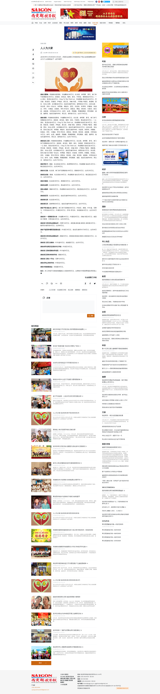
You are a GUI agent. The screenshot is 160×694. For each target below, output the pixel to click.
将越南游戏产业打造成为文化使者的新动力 (114, 366)
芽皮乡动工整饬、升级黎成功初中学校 (113, 303)
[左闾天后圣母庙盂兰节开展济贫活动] (41, 368)
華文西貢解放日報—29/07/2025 (111, 535)
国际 (60, 23)
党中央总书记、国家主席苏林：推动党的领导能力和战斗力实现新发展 (120, 5)
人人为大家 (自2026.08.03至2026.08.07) (66, 580)
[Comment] (33, 78)
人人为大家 (52, 290)
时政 (36, 23)
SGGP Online (48, 1)
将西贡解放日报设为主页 (122, 688)
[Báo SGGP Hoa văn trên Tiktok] (102, 2)
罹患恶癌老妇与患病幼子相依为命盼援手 (66, 496)
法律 (45, 23)
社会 (40, 23)
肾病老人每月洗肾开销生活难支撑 (64, 429)
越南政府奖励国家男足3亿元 (111, 316)
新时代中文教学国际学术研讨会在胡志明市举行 (115, 261)
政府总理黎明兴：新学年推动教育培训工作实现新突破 (115, 293)
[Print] (33, 68)
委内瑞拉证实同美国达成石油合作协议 (113, 229)
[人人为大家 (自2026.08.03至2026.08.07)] (41, 585)
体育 (76, 23)
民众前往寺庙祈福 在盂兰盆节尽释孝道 (113, 440)
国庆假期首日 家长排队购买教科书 (113, 281)
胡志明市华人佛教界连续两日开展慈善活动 (67, 647)
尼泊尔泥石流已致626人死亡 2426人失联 (114, 225)
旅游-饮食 (103, 23)
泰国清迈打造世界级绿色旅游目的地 (114, 211)
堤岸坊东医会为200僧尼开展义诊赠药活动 (67, 613)
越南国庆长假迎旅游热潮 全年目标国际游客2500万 (115, 477)
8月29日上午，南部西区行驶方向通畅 (113, 508)
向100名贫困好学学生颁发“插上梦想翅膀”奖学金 (115, 307)
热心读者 (70, 290)
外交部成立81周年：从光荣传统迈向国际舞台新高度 (115, 89)
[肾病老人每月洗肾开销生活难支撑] (41, 435)
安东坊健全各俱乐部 (108, 269)
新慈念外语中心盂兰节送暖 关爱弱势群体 (67, 379)
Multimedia (108, 489)
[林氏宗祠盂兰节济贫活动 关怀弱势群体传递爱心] (41, 335)
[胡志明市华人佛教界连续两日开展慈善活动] (41, 652)
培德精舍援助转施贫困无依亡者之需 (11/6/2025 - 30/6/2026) (73, 530)
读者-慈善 (95, 23)
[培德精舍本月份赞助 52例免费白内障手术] (41, 485)
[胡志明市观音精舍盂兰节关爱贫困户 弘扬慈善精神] (41, 569)
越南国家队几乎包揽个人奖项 (110, 336)
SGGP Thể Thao (68, 1)
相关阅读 (35, 326)
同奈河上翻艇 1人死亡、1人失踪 (111, 512)
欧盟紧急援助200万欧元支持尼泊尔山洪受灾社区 (115, 233)
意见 (124, 23)
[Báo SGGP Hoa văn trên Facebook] (96, 2)
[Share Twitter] (33, 59)
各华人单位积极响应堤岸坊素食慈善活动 (66, 463)
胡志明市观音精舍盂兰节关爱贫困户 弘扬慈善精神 (70, 563)
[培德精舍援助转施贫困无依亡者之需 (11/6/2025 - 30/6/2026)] (41, 535)
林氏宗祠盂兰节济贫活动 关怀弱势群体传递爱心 (69, 329)
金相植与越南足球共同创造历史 (111, 329)
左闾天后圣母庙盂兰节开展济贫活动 (65, 363)
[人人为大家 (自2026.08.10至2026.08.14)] (41, 519)
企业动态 (55, 23)
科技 (80, 23)
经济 (49, 23)
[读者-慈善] (33, 82)
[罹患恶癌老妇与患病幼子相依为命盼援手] (41, 502)
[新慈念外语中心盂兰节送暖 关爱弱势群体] (41, 385)
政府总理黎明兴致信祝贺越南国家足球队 (114, 333)
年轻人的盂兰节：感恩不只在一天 (112, 437)
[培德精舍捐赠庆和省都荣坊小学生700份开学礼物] (41, 552)
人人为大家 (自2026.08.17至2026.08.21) (66, 413)
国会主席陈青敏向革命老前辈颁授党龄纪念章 (115, 79)
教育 (72, 23)
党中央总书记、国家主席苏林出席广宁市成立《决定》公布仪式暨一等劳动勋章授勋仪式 (70, 5)
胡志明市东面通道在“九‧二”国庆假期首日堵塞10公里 (115, 504)
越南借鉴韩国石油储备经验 (110, 197)
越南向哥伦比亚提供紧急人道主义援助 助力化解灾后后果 (115, 94)
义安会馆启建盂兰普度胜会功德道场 (114, 246)
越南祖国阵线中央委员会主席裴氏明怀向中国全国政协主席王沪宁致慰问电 (115, 83)
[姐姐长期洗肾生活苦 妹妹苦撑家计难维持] (41, 602)
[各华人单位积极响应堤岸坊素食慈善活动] (41, 468)
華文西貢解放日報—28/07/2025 (111, 538)
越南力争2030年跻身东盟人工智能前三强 (114, 362)
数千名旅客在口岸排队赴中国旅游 (112, 473)
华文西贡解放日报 (43, 14)
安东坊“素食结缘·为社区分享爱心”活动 (66, 346)
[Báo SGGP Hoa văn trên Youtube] (99, 2)
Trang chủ (32, 23)
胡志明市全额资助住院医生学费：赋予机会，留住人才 (115, 397)
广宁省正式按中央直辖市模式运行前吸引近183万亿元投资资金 (114, 202)
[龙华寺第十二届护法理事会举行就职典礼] (41, 636)
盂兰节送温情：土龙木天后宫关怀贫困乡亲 (67, 396)
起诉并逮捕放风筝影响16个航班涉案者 (113, 139)
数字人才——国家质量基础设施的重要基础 (114, 370)
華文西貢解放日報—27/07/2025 (111, 542)
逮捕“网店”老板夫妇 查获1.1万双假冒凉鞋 (114, 147)
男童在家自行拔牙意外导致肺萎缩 (112, 409)
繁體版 (118, 23)
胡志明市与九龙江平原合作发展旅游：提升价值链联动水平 (115, 189)
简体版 (111, 23)
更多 (40, 663)
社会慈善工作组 (61, 290)
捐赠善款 (77, 290)
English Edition (57, 1)
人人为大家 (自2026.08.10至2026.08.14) (66, 513)
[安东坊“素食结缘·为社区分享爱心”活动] (41, 351)
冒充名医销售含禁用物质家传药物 (113, 122)
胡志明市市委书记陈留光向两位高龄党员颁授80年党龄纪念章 (115, 516)
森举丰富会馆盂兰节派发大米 (111, 266)
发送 (92, 315)
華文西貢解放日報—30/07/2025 (111, 531)
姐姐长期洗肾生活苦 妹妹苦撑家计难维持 (66, 597)
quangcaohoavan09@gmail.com (40, 690)
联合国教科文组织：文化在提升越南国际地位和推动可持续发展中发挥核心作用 (115, 432)
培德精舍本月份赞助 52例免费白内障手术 (67, 480)
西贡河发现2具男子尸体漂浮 (110, 136)
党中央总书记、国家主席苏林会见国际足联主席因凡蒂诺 (115, 341)
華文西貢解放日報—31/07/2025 (112, 526)
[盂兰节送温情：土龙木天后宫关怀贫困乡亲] (41, 401)
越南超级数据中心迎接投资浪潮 (111, 373)
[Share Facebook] (33, 54)
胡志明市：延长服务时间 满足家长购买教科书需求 (115, 298)
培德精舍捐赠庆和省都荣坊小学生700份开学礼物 (69, 546)
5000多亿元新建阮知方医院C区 (111, 405)
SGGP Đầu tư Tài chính (79, 1)
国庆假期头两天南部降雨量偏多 (112, 492)
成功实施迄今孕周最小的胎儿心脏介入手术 (114, 401)
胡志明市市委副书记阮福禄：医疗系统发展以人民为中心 (115, 382)
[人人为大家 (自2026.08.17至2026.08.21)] (41, 418)
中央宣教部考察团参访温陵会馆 (111, 273)
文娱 (89, 23)
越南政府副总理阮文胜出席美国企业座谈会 (114, 194)
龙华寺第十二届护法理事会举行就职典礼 (66, 630)
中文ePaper (91, 1)
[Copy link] (33, 73)
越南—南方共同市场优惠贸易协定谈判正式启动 (115, 175)
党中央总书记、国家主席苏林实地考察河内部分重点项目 (115, 67)
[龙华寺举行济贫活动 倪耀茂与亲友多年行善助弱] (41, 452)
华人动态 (66, 23)
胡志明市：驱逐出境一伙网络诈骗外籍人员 (114, 143)
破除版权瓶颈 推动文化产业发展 (111, 428)
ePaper (105, 522)
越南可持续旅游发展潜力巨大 (112, 448)
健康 (85, 23)
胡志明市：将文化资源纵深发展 (112, 417)
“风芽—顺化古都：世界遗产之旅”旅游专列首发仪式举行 (115, 483)
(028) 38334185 (36, 687)
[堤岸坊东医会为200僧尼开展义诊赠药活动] (41, 619)
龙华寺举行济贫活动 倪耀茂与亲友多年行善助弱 (69, 446)
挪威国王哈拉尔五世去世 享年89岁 (112, 238)
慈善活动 (84, 290)
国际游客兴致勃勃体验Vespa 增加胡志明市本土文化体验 (115, 468)
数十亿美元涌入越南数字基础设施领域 (115, 350)
